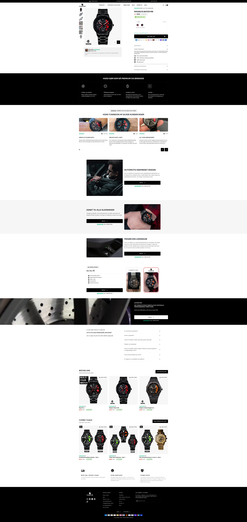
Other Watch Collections (124, 497)
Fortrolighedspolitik (107, 505)
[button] (102, 5)
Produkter (121, 495)
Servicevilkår (106, 507)
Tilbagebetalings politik (108, 503)
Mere (120, 505)
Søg (104, 497)
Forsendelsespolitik (107, 501)
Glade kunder (106, 495)
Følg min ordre (106, 499)
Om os (120, 501)
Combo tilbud (122, 499)
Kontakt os (121, 503)
